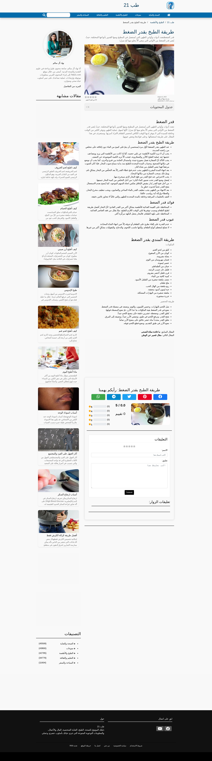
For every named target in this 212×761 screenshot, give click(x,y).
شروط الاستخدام (136, 746)
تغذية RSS (73, 746)
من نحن (107, 746)
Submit (129, 492)
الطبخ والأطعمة (121, 15)
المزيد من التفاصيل (72, 86)
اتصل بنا (97, 746)
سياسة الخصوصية (119, 746)
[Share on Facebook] (160, 397)
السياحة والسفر (83, 15)
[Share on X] (129, 397)
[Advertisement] (129, 356)
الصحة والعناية (154, 15)
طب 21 (170, 22)
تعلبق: (164, 460)
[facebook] (168, 728)
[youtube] (160, 728)
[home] (168, 15)
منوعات (138, 15)
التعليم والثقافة (102, 15)
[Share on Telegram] (114, 397)
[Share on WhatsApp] (98, 397)
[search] (44, 15)
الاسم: (164, 450)
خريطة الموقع (86, 746)
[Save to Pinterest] (145, 397)
